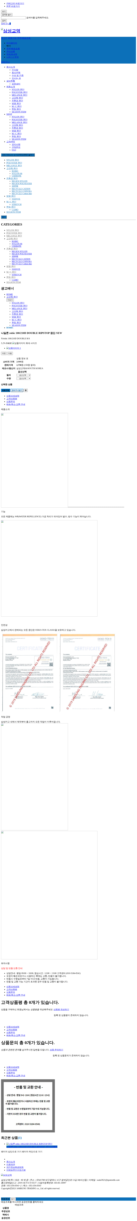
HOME (9, 294)
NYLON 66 (17, 173)
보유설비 (16, 84)
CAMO (15, 209)
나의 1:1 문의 (12, 57)
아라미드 (16, 199)
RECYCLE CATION (21, 189)
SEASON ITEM (19, 112)
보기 (4, 11)
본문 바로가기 (13, 6)
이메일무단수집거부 (16, 1170)
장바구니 (5, 62)
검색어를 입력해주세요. (37, 17)
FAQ (14, 150)
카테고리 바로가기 (15, 3)
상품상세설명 (12, 396)
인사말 (15, 70)
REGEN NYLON (19, 181)
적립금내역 (11, 54)
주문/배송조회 (24, 38)
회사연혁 (16, 72)
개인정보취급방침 (15, 1167)
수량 (9, 378)
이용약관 (10, 1164)
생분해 (15, 186)
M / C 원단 (17, 106)
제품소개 (10, 87)
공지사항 (16, 144)
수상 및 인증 (18, 75)
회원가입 (12, 38)
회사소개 (10, 67)
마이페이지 (11, 43)
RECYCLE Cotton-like (22, 193)
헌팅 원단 (16, 109)
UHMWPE (16, 176)
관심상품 (10, 51)
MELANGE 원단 (19, 95)
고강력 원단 (17, 98)
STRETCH (17, 204)
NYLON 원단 (18, 89)
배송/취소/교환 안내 (15, 404)
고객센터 (10, 142)
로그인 (4, 38)
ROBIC (15, 171)
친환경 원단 (17, 101)
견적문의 (16, 147)
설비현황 (10, 81)
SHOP (9, 114)
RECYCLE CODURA (22, 191)
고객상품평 (11, 399)
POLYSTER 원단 (19, 92)
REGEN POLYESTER (22, 183)
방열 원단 (16, 103)
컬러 (9, 375)
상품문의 (10, 401)
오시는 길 (16, 78)
